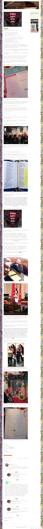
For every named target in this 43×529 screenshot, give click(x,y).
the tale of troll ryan (7, 458)
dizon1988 (11, 464)
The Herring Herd (9, 455)
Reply (17, 506)
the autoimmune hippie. (13, 4)
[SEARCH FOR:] (34, 15)
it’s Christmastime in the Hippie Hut (22, 458)
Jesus (5, 455)
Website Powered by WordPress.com (21, 527)
